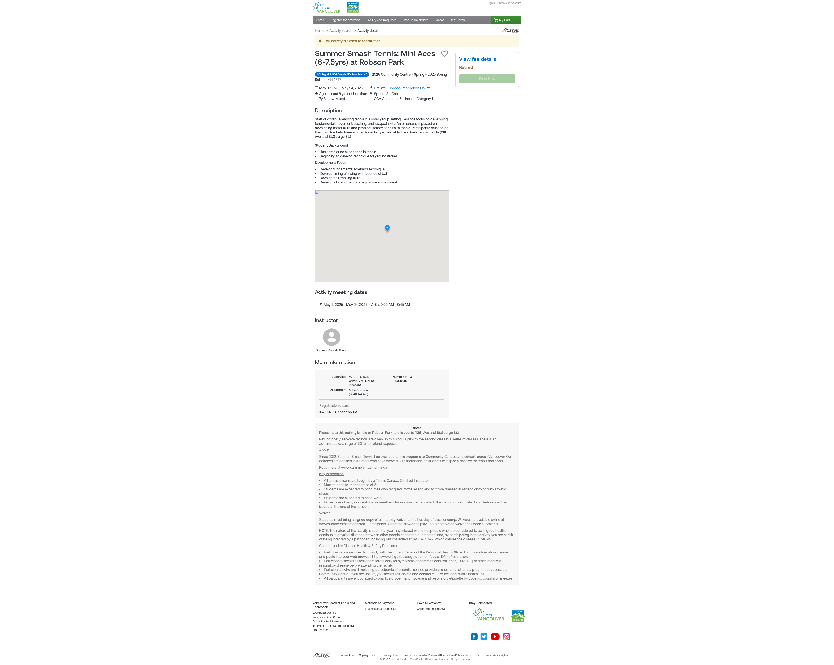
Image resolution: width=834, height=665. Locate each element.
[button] (444, 53)
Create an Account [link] (510, 3)
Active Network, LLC (400, 659)
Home (319, 30)
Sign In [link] (492, 3)
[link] (402, 88)
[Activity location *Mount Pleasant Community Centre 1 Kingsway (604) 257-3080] (388, 226)
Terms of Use (472, 655)
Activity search (340, 30)
